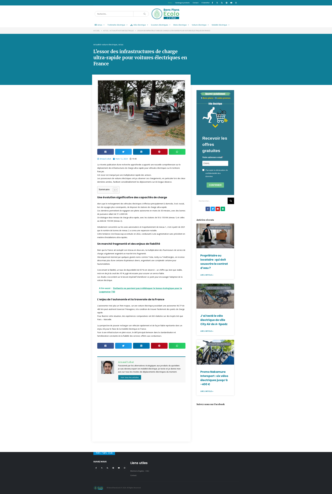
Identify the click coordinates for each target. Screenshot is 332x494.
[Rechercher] (231, 201)
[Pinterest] (226, 2)
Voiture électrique (199, 25)
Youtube (118, 467)
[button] (105, 152)
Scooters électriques (159, 25)
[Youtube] (231, 2)
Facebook (96, 467)
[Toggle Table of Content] (114, 190)
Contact (195, 3)
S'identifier (206, 3)
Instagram (124, 467)
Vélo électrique (139, 25)
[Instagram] (236, 2)
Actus (170, 3)
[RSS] (222, 2)
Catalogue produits (182, 3)
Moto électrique (180, 25)
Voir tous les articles (130, 377)
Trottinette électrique (116, 25)
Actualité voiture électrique (105, 44)
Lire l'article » (206, 275)
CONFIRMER (215, 185)
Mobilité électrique (219, 25)
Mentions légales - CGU (139, 471)
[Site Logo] (166, 14)
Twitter (101, 467)
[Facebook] (212, 2)
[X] (217, 2)
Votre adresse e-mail (212, 157)
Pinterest (113, 467)
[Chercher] (145, 13)
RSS (107, 467)
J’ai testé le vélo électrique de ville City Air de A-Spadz (213, 320)
